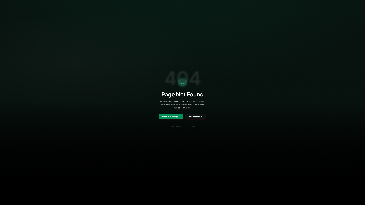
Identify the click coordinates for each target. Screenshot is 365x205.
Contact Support (194, 117)
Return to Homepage (170, 117)
